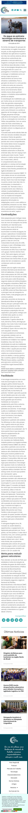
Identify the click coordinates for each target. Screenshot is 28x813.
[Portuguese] (12, 811)
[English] (6, 811)
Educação (14, 778)
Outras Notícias (14, 781)
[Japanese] (10, 811)
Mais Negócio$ (14, 762)
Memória (13, 787)
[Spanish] (16, 811)
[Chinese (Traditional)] (4, 811)
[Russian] (14, 811)
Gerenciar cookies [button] (7, 809)
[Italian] (8, 811)
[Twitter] (15, 10)
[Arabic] (2, 811)
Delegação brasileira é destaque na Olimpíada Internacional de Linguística (13, 720)
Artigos (14, 784)
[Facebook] (12, 10)
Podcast (14, 765)
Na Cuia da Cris (14, 791)
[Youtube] (18, 10)
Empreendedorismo (14, 775)
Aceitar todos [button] (17, 809)
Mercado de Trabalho (14, 769)
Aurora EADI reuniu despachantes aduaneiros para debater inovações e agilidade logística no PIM (14, 688)
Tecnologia (14, 772)
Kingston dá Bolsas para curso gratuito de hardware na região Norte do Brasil (14, 656)
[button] (21, 10)
